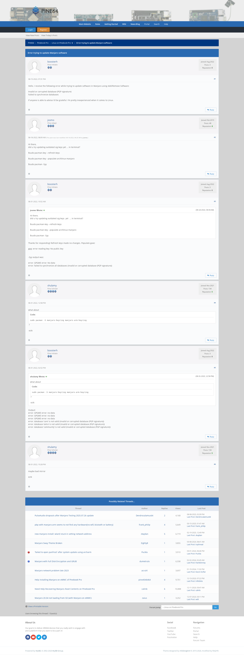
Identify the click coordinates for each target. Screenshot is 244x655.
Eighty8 (144, 543)
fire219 (215, 650)
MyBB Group (57, 650)
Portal (146, 24)
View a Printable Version (38, 606)
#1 (215, 79)
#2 (215, 137)
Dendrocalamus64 (144, 515)
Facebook (171, 627)
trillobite (199, 581)
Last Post (191, 517)
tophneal (199, 544)
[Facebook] (27, 637)
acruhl (144, 570)
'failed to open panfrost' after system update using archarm (63, 552)
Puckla (144, 552)
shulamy (52, 285)
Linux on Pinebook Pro (61, 43)
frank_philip (144, 524)
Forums (196, 627)
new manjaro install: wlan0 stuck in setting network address (63, 534)
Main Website (85, 24)
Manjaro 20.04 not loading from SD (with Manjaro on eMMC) (63, 598)
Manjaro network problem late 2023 (52, 570)
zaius (144, 598)
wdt (197, 599)
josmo (50, 120)
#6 (215, 464)
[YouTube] (33, 637)
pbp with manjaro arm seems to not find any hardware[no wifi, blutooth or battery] (74, 524)
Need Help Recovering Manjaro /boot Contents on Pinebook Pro (65, 589)
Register (43, 29)
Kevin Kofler (201, 572)
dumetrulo (145, 561)
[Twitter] (38, 637)
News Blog (135, 24)
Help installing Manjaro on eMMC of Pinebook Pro (58, 579)
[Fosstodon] (44, 637)
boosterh (52, 61)
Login (30, 29)
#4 (215, 303)
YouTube (171, 634)
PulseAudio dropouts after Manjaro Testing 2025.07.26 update (64, 515)
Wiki (124, 24)
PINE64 (31, 43)
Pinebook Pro (43, 43)
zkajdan (144, 534)
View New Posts (32, 35)
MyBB (38, 650)
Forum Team (199, 640)
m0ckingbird (185, 650)
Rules (97, 24)
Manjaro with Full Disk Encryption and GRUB (56, 561)
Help (166, 24)
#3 (215, 201)
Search (157, 24)
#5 (215, 368)
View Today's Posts (49, 35)
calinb (144, 589)
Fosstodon (172, 637)
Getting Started (111, 24)
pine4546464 (145, 579)
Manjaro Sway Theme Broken (48, 543)
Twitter (170, 631)
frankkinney (201, 562)
